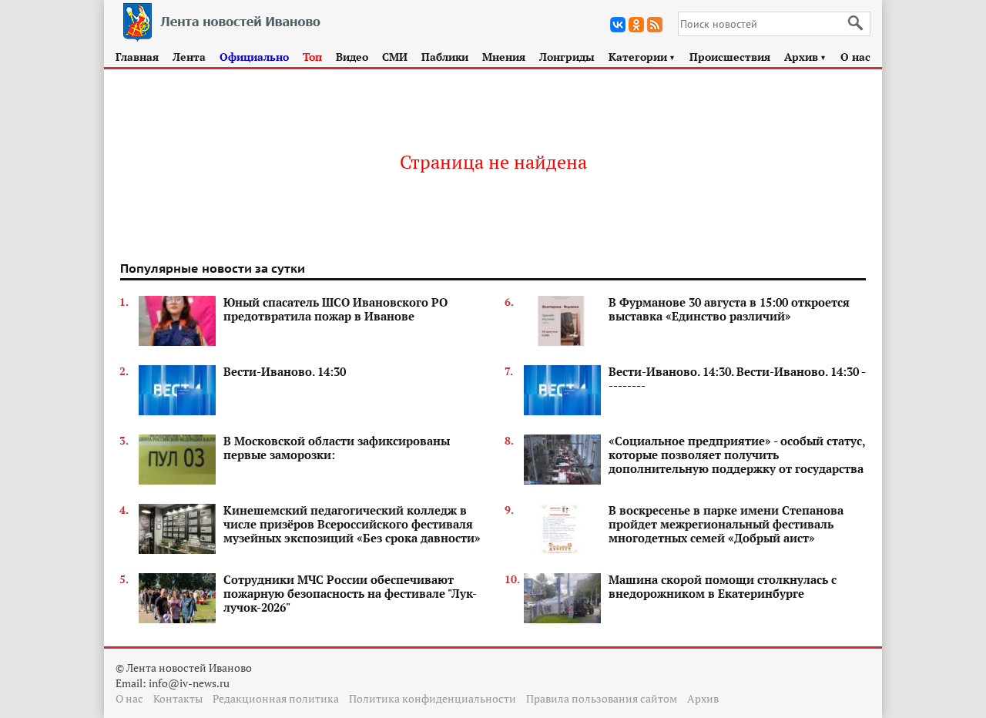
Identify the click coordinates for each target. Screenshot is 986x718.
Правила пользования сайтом (601, 698)
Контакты (178, 698)
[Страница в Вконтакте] (617, 24)
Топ (312, 56)
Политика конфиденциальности (432, 698)
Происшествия (729, 56)
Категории (642, 56)
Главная (137, 56)
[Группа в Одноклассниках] (636, 24)
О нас (855, 56)
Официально (254, 56)
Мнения (503, 56)
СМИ (394, 56)
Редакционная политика (276, 698)
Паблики (444, 56)
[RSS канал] (654, 24)
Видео (352, 56)
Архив (805, 56)
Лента (189, 56)
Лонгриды (567, 56)
